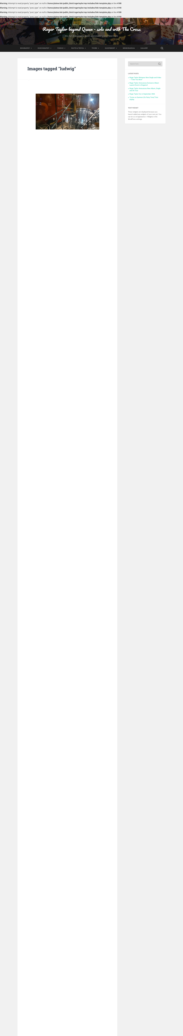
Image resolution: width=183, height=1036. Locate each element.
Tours (94, 48)
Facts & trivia (77, 48)
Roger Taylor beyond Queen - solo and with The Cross (91, 29)
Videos (60, 48)
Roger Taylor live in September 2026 (142, 94)
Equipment (110, 48)
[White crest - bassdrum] (67, 111)
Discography (43, 48)
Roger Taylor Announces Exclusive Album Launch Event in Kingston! (144, 84)
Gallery (144, 48)
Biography (25, 48)
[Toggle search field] (162, 48)
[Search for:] (145, 63)
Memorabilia (129, 48)
